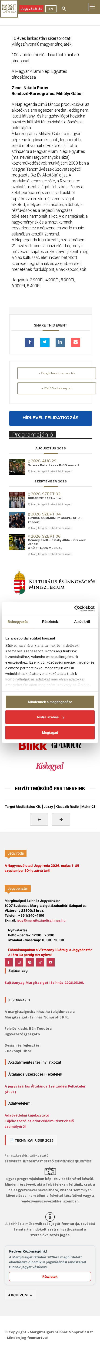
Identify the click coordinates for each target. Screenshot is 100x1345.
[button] (64, 9)
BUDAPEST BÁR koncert (45, 498)
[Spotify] (30, 962)
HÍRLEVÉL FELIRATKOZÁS (51, 417)
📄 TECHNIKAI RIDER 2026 (31, 1140)
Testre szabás (47, 717)
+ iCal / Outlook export (57, 388)
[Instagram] (19, 962)
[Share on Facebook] (29, 342)
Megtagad (50, 732)
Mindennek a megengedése (50, 702)
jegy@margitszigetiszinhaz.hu (41, 920)
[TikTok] (40, 962)
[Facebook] (9, 962)
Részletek (50, 1276)
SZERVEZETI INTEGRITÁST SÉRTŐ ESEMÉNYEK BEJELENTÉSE (48, 1161)
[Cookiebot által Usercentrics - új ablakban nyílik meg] (74, 609)
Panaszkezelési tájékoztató (27, 1155)
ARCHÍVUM (20, 1295)
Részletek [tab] (50, 621)
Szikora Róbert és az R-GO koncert (53, 465)
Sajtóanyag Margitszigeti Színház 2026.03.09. (44, 982)
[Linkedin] (60, 342)
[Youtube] (51, 962)
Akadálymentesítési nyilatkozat (34, 1062)
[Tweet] (45, 342)
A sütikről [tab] (82, 621)
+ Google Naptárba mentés (57, 373)
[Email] (75, 342)
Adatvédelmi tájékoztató (27, 1115)
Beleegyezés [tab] (17, 621)
